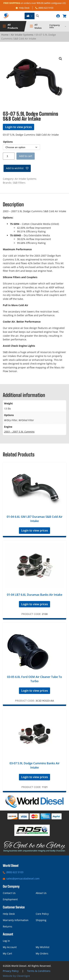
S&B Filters (19, 182)
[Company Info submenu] (65, 26)
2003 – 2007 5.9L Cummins (19, 431)
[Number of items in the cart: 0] (64, 16)
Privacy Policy (11, 971)
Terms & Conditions (38, 971)
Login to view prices (18, 127)
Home (4, 34)
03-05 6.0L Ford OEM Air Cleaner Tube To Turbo (34, 679)
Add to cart (25, 156)
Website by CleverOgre (16, 976)
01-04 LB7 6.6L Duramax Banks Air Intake (34, 595)
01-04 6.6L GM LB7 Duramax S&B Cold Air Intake (34, 519)
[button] (60, 59)
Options (8, 141)
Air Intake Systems (22, 34)
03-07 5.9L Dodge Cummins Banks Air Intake (35, 765)
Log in (6, 940)
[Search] (37, 16)
